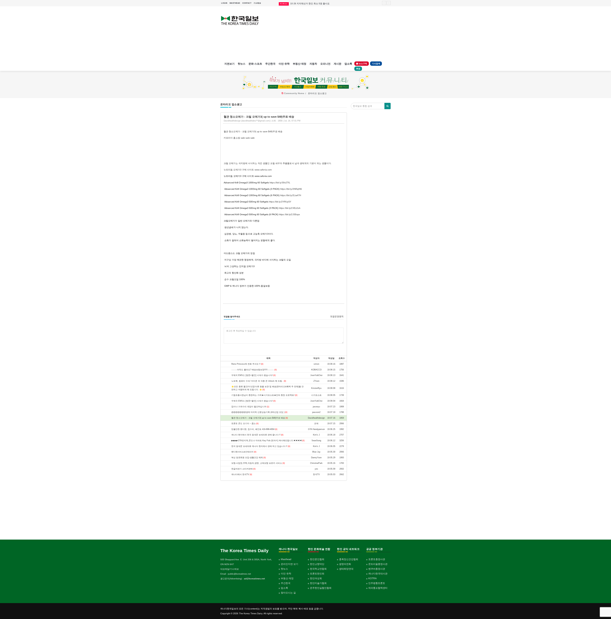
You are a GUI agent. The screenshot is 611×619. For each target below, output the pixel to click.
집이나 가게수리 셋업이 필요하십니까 (250, 406)
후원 (358, 68)
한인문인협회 (317, 559)
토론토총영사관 (376, 559)
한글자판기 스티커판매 (243, 469)
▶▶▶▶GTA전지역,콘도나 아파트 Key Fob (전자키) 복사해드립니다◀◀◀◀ (267, 440)
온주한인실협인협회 (320, 588)
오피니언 (325, 63)
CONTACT (247, 3)
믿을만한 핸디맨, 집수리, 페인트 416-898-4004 (254, 429)
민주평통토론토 (376, 583)
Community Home (294, 93)
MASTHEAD (235, 3)
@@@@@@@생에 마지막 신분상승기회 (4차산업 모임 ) (259, 412)
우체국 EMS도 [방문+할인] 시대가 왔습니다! (253, 375)
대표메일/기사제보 (229, 569)
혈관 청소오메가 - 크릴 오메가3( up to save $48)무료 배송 (259, 418)
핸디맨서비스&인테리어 (243, 452)
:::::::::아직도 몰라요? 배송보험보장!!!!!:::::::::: (254, 369)
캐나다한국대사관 (377, 573)
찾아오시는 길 (288, 592)
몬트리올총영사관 (377, 564)
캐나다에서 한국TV (241, 474)
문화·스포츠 (255, 63)
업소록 (348, 63)
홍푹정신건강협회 (348, 559)
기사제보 (257, 3)
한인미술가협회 (318, 583)
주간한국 (270, 63)
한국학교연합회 (318, 568)
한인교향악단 (317, 564)
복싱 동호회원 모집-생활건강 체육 (248, 457)
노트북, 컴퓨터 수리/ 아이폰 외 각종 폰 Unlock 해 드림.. (258, 381)
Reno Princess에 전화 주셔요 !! (247, 364)
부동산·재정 (299, 63)
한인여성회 (316, 578)
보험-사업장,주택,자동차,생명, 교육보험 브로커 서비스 (258, 463)
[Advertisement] (327, 33)
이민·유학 (284, 63)
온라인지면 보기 (289, 564)
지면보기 (229, 63)
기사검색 (376, 63)
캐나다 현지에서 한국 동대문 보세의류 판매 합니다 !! (257, 435)
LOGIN (224, 3)
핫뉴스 (241, 63)
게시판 (337, 63)
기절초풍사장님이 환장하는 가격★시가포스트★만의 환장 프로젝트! (264, 395)
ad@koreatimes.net (254, 578)
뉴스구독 (362, 63)
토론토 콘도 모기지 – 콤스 (244, 423)
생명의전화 (345, 564)
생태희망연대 (346, 568)
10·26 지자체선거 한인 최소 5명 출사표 (310, 3)
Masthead (286, 559)
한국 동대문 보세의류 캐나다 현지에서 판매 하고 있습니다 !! (260, 446)
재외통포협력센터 (377, 588)
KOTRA (372, 578)
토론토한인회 (317, 573)
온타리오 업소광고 (317, 93)
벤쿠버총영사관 (376, 568)
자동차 (313, 63)
